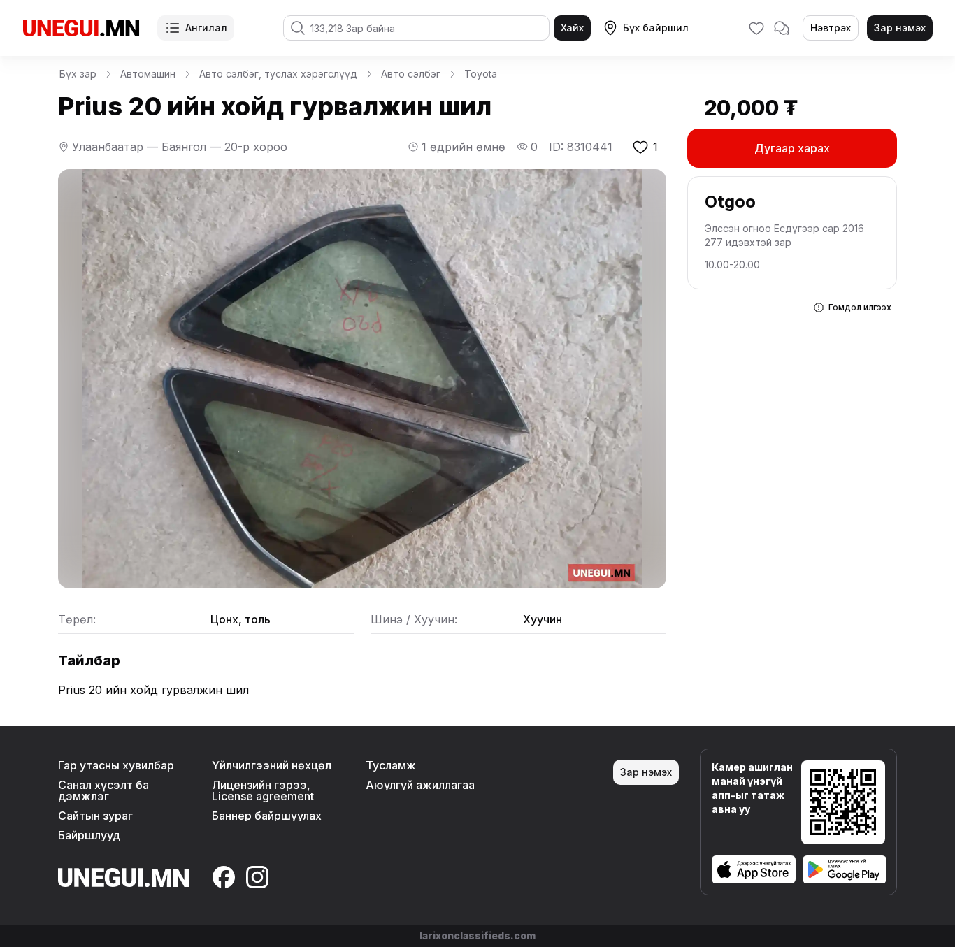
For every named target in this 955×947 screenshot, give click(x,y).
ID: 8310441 (580, 146)
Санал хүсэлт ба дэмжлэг (103, 790)
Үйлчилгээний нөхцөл (271, 765)
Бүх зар (77, 74)
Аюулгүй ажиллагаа (420, 784)
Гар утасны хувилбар (116, 765)
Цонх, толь (240, 619)
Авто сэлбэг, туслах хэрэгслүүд (278, 74)
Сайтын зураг (95, 815)
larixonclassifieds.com (477, 935)
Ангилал (206, 28)
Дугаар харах (792, 148)
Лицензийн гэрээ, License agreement (263, 790)
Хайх (572, 28)
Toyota (480, 74)
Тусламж (391, 765)
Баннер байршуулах (267, 815)
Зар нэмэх (900, 28)
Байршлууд (89, 835)
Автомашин (147, 74)
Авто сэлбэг (410, 74)
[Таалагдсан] (756, 28)
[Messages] (781, 28)
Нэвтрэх (830, 28)
